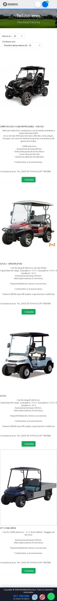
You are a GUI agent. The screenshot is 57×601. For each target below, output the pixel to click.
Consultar (29, 179)
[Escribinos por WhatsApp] (51, 596)
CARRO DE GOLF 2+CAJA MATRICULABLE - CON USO (22, 126)
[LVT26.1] (28, 355)
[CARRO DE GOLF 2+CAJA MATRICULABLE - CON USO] (28, 85)
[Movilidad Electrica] (10, 4)
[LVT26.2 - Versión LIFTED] (28, 223)
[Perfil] (38, 4)
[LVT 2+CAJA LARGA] (28, 487)
